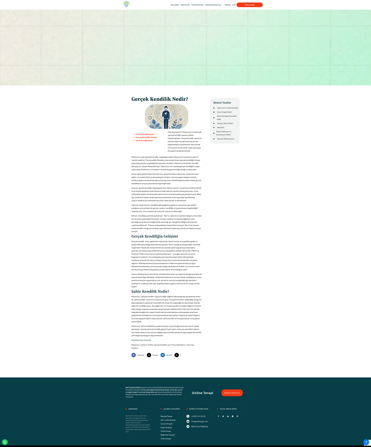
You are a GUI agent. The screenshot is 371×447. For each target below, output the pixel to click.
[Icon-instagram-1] (237, 416)
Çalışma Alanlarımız (213, 5)
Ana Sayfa (175, 5)
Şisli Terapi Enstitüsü (133, 387)
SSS (234, 5)
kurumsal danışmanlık (146, 392)
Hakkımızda (185, 5)
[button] (138, 355)
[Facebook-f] (218, 416)
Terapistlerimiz (197, 5)
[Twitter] (223, 416)
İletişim (228, 5)
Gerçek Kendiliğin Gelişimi (146, 137)
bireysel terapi (164, 390)
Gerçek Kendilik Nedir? (145, 134)
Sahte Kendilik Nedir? (144, 140)
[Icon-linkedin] (227, 416)
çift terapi (173, 390)
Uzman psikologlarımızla (149, 390)
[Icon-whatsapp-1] (232, 416)
